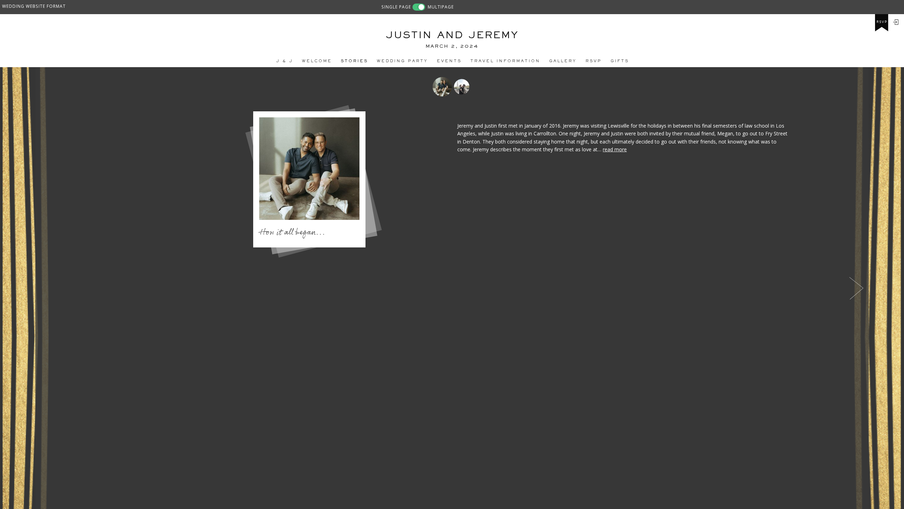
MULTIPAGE (441, 7)
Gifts (620, 61)
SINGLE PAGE (396, 7)
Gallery (563, 61)
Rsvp (593, 61)
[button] (45, 288)
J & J (284, 61)
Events (449, 61)
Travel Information (505, 61)
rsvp (881, 22)
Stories (354, 61)
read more (615, 149)
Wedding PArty (402, 61)
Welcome (317, 61)
